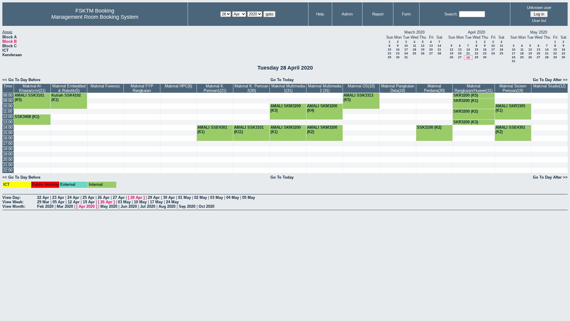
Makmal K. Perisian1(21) (215, 88)
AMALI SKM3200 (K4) (322, 108)
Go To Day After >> (550, 80)
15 (389, 49)
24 (406, 53)
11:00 (7, 111)
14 (439, 45)
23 (398, 53)
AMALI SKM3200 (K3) (285, 108)
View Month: (13, 206)
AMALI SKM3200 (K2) (322, 129)
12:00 (7, 116)
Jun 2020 (129, 206)
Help (320, 14)
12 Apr (74, 202)
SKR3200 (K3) (465, 122)
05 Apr (58, 202)
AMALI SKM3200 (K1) (285, 129)
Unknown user (539, 7)
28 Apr (136, 197)
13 (431, 45)
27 (431, 53)
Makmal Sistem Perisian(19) (512, 88)
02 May (200, 197)
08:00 (7, 95)
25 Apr (88, 197)
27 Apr (119, 197)
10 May (140, 202)
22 (389, 53)
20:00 (7, 159)
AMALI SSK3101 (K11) (249, 129)
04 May (232, 197)
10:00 (7, 106)
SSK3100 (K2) (429, 127)
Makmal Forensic (105, 86)
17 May (156, 202)
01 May (184, 197)
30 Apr (169, 197)
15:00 (7, 132)
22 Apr (43, 197)
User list (539, 20)
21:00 (7, 165)
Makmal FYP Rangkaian (142, 88)
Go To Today (282, 80)
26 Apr (104, 197)
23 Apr (58, 197)
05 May (248, 197)
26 (423, 53)
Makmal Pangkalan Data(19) (397, 88)
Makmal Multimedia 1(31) (288, 88)
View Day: (11, 197)
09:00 (7, 100)
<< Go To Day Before (21, 80)
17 (406, 49)
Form (406, 14)
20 (431, 49)
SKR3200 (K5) (465, 95)
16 (398, 49)
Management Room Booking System (94, 17)
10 (406, 45)
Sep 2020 (187, 206)
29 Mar (43, 202)
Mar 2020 (65, 206)
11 (414, 45)
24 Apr (73, 197)
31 (406, 57)
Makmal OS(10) (361, 86)
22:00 (7, 170)
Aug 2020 (167, 206)
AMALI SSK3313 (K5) (358, 97)
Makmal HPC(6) (178, 86)
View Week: (12, 202)
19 (423, 49)
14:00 (7, 127)
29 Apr (154, 197)
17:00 (7, 143)
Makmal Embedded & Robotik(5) (69, 88)
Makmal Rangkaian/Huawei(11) (474, 88)
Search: (451, 14)
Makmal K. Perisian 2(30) (251, 88)
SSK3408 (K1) (27, 116)
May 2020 (108, 206)
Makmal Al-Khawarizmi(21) (32, 88)
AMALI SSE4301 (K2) (510, 129)
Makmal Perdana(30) (434, 88)
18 (414, 49)
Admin (347, 14)
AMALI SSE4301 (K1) (212, 129)
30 (398, 57)
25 (414, 53)
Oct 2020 (206, 206)
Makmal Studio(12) (549, 86)
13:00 (7, 122)
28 (439, 53)
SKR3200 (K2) (465, 111)
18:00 (7, 149)
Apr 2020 (87, 206)
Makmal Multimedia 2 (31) (324, 88)
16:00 (7, 138)
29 (389, 57)
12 (423, 45)
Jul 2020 (147, 206)
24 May (172, 202)
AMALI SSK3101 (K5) (29, 97)
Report (378, 14)
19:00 (7, 154)
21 (439, 49)
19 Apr (89, 202)
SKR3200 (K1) (465, 100)
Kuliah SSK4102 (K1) (66, 97)
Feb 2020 (45, 206)
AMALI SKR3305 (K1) (510, 108)
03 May (216, 197)
